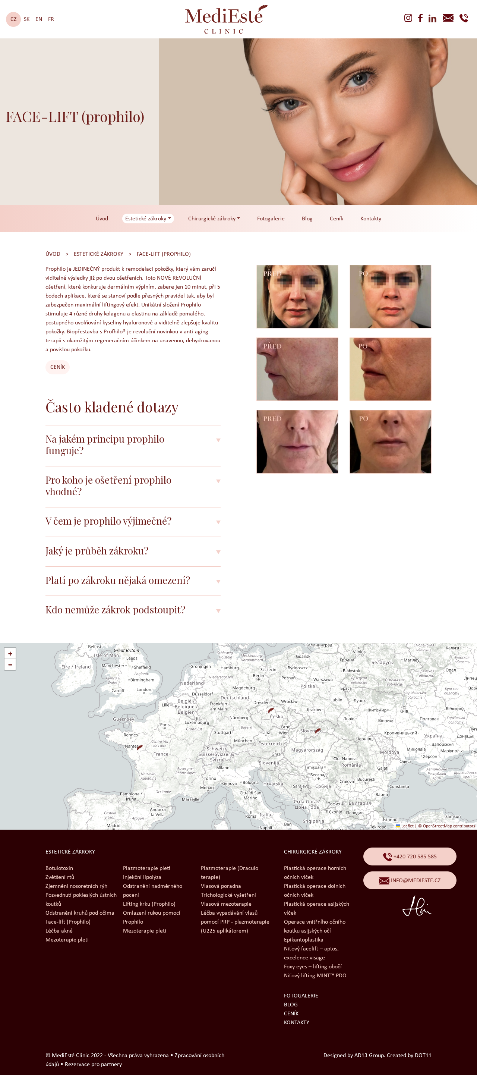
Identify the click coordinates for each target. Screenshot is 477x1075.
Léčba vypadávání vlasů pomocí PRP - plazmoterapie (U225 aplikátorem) (235, 922)
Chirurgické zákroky (313, 852)
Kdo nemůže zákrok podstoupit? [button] (115, 609)
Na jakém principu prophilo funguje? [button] (104, 444)
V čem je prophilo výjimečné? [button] (108, 521)
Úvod (102, 219)
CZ (13, 19)
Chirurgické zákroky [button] (212, 219)
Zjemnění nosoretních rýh (76, 886)
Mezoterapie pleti (67, 940)
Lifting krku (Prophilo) (149, 904)
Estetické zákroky (98, 254)
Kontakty (370, 219)
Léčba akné (59, 931)
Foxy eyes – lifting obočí (313, 967)
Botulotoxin (59, 868)
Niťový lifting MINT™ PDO (315, 976)
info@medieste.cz (415, 881)
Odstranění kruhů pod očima (79, 913)
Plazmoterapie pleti (146, 868)
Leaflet (407, 826)
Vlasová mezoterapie (226, 904)
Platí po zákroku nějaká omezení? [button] (117, 580)
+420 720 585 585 (414, 857)
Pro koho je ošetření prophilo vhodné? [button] (108, 485)
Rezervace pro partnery (93, 1065)
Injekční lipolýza (142, 877)
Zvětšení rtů (59, 877)
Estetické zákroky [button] (145, 219)
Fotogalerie (271, 219)
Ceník (336, 219)
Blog (307, 219)
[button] (268, 708)
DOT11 (423, 1056)
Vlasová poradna (221, 886)
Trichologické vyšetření (228, 895)
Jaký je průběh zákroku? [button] (96, 550)
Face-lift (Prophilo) (164, 254)
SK (26, 19)
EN (38, 19)
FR (51, 19)
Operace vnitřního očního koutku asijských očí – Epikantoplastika (314, 931)
